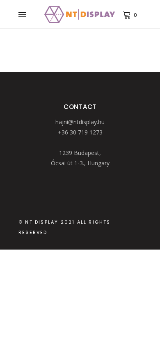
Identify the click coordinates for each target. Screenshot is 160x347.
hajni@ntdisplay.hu (80, 122)
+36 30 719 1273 (80, 132)
